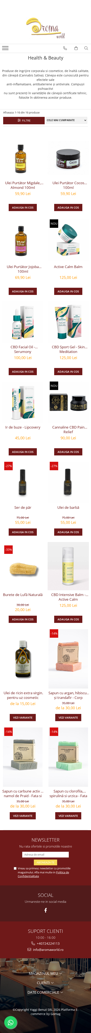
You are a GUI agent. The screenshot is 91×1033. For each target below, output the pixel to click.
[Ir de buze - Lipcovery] (22, 402)
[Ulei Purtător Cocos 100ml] (68, 158)
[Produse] (6, 49)
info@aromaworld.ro (47, 949)
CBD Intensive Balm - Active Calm (68, 597)
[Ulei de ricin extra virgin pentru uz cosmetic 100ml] (22, 658)
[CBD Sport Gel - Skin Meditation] (68, 322)
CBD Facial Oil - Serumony (23, 349)
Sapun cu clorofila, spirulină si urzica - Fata (68, 793)
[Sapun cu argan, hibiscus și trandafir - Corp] (68, 659)
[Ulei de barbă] (68, 482)
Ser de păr (22, 507)
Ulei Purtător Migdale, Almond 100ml (23, 185)
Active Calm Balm (68, 266)
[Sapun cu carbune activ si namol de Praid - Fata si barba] (22, 757)
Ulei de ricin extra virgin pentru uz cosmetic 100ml (23, 695)
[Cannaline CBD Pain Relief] (68, 402)
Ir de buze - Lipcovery (22, 427)
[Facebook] (45, 910)
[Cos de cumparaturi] (76, 48)
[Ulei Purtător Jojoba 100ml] (22, 239)
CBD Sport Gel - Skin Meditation (68, 349)
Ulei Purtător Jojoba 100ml (23, 269)
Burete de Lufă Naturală (23, 594)
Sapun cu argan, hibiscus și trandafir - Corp (68, 695)
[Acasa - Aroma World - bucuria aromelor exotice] (45, 28)
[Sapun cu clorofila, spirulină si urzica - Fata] (68, 757)
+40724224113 (48, 943)
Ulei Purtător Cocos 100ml (68, 185)
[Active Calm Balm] (68, 240)
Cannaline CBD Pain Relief (68, 429)
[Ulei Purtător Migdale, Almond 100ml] (22, 158)
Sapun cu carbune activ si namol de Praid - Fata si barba (22, 793)
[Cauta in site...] (86, 48)
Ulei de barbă (68, 507)
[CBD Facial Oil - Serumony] (22, 322)
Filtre (25, 120)
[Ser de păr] (22, 482)
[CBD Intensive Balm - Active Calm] (68, 566)
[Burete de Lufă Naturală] (22, 566)
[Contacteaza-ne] (65, 48)
